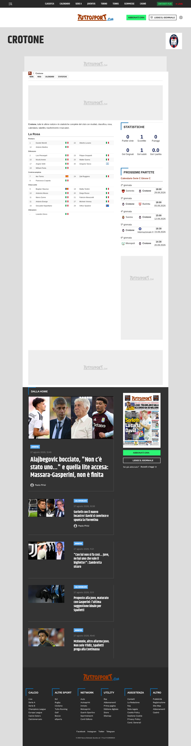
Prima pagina (110, 706)
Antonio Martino (42, 147)
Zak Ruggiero (84, 176)
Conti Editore (86, 719)
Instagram (91, 731)
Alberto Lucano (85, 143)
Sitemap (107, 716)
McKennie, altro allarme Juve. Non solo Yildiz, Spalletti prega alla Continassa (91, 645)
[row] (142, 191)
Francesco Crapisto (43, 181)
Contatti (131, 699)
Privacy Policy (134, 719)
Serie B (32, 706)
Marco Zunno (41, 197)
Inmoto (84, 706)
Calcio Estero (35, 716)
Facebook (80, 731)
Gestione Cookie (134, 716)
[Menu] (10, 4)
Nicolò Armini (41, 160)
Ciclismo (59, 706)
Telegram (110, 731)
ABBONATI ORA (136, 17)
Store (106, 712)
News (32, 76)
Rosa (39, 76)
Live (180, 4)
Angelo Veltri (40, 164)
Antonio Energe (42, 202)
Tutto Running (61, 709)
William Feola (41, 168)
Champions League (37, 709)
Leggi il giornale (164, 17)
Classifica (49, 4)
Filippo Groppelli (85, 156)
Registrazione (159, 702)
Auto (83, 699)
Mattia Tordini (84, 189)
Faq (129, 706)
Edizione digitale (111, 709)
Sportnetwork (87, 716)
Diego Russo (84, 193)
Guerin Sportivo (88, 712)
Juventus (91, 4)
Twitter (101, 731)
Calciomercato (81, 500)
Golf (57, 712)
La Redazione (133, 702)
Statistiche (62, 76)
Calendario (65, 4)
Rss (105, 699)
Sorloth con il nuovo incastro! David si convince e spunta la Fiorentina (91, 516)
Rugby (58, 702)
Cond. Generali (134, 722)
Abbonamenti (110, 702)
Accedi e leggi (147, 467)
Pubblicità (157, 699)
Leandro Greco (41, 214)
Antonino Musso (42, 193)
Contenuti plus (165, 3)
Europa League (35, 712)
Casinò (143, 4)
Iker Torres (40, 176)
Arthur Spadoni (85, 206)
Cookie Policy (133, 712)
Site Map (157, 706)
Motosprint (85, 709)
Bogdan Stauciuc (42, 189)
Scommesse (129, 4)
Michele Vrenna (85, 202)
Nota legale (132, 709)
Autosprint (85, 702)
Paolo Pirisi (40, 485)
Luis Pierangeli (41, 156)
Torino (104, 4)
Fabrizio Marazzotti (86, 197)
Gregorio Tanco (85, 164)
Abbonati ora (141, 453)
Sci (56, 699)
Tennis (116, 4)
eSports (58, 719)
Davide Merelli (41, 143)
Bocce (58, 716)
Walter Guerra (84, 160)
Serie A (79, 4)
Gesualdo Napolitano (44, 206)
